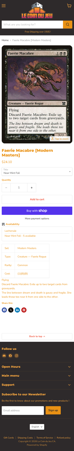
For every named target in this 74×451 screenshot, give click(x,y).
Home (5, 40)
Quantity (6, 180)
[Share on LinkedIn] (17, 310)
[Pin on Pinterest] (24, 310)
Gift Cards (9, 437)
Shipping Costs (25, 437)
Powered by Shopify (37, 445)
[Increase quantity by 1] (31, 187)
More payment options (37, 218)
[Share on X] (10, 310)
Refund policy (64, 437)
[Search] (67, 25)
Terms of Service (44, 437)
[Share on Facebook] (4, 310)
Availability (12, 224)
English (35, 426)
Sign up (53, 410)
